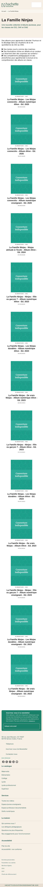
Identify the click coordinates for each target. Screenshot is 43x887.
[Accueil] (10, 4)
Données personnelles (8, 860)
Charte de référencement (9, 874)
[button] (21, 31)
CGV (3, 871)
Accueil (4, 11)
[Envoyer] (37, 726)
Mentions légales (7, 865)
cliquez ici (32, 721)
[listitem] (3, 762)
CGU (3, 868)
